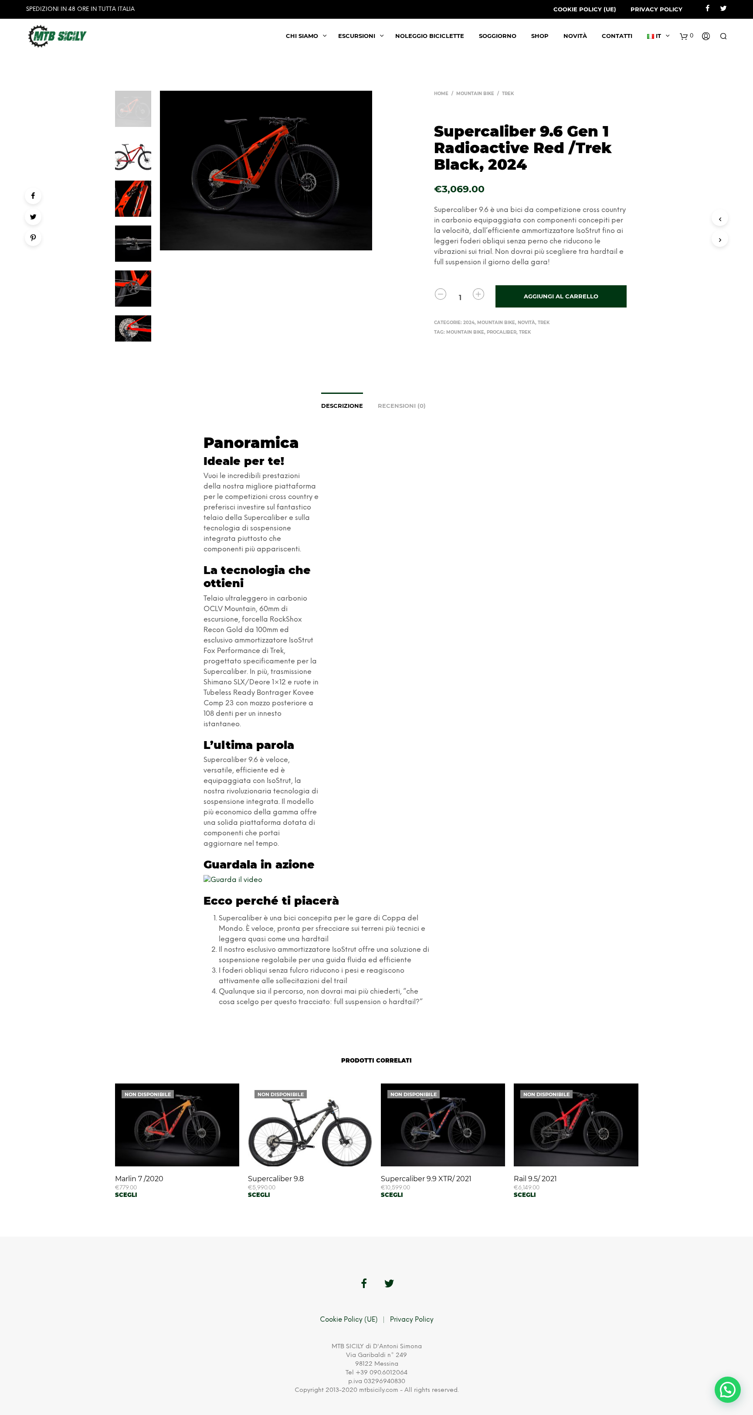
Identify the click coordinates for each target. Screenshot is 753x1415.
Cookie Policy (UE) (584, 9)
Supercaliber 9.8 (276, 1179)
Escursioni (356, 35)
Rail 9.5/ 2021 (535, 1179)
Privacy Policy (656, 9)
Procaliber (501, 332)
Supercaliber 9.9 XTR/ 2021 (426, 1179)
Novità (575, 35)
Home (441, 93)
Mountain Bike (475, 93)
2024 (469, 322)
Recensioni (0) (402, 405)
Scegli (126, 1194)
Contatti (617, 35)
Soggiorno (497, 35)
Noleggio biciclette (429, 35)
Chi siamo (302, 35)
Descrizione (342, 405)
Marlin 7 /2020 (139, 1179)
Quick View (182, 1157)
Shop (540, 35)
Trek (508, 93)
